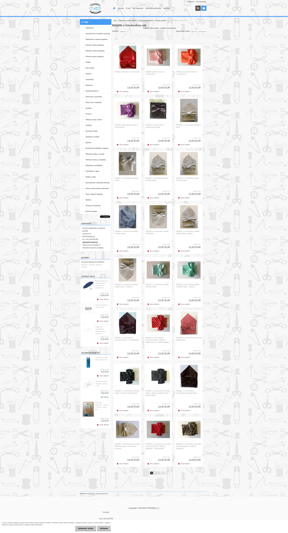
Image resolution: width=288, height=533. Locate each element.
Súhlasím (104, 528)
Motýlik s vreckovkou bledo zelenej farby (157, 285)
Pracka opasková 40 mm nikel (101, 306)
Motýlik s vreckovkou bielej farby (126, 179)
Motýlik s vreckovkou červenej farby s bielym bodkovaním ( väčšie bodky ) (158, 340)
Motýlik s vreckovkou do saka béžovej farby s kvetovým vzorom (127, 446)
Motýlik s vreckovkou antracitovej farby (155, 126)
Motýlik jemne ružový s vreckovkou (155, 73)
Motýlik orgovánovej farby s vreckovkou (126, 126)
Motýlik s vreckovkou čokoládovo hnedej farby (186, 392)
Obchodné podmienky (153, 8)
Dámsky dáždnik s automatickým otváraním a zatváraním (101, 284)
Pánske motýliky (160, 20)
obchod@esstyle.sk (90, 242)
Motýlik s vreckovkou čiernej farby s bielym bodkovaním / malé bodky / (158, 393)
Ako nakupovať (138, 8)
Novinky (121, 8)
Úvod (115, 20)
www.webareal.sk (102, 493)
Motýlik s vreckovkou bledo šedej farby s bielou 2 (126, 285)
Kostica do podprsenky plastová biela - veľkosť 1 (100, 330)
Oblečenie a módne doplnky (128, 20)
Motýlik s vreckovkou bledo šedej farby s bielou (187, 232)
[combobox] (194, 31)
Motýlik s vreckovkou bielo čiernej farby (157, 179)
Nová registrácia (201, 1)
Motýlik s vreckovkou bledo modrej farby (126, 232)
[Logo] (95, 8)
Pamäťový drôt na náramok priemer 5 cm (101, 384)
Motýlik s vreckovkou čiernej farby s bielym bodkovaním (127, 392)
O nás (128, 8)
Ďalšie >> (164, 473)
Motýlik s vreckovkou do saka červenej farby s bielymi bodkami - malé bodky (158, 446)
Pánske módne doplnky (146, 20)
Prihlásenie (190, 1)
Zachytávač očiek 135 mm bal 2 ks (101, 358)
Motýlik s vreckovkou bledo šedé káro (157, 232)
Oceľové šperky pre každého (92, 262)
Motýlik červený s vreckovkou (127, 72)
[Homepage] (113, 8)
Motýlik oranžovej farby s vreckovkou (187, 73)
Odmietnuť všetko (85, 528)
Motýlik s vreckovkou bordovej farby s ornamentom (127, 339)
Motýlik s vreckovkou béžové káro (188, 126)
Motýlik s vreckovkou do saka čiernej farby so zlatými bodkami (188, 446)
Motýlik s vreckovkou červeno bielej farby (189, 339)
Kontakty (166, 8)
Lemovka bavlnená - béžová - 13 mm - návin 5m (102, 406)
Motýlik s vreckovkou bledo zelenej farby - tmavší (187, 285)
